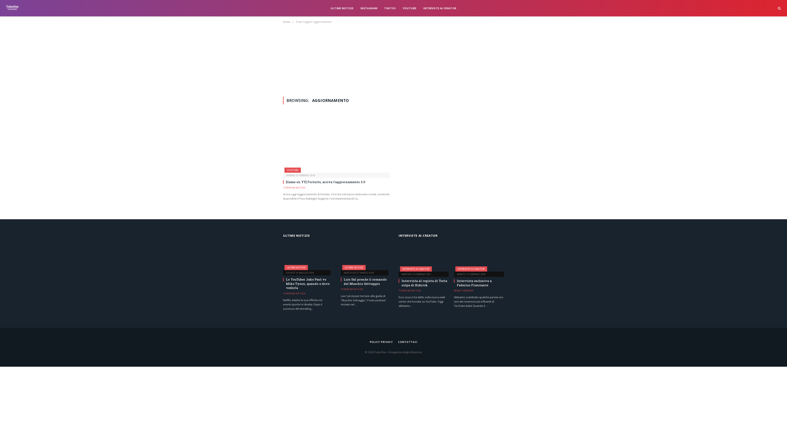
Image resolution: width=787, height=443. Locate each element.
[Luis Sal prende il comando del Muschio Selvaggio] (364, 256)
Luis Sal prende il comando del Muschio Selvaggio (365, 281)
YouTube (409, 8)
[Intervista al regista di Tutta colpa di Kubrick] (424, 257)
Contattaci (407, 342)
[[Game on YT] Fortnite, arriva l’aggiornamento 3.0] (336, 143)
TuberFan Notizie (294, 187)
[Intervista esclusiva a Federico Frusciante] (479, 257)
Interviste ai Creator (439, 8)
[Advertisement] (393, 59)
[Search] (779, 8)
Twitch (390, 8)
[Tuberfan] (12, 8)
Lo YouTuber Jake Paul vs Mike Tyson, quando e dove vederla (308, 283)
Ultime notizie (342, 8)
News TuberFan (463, 290)
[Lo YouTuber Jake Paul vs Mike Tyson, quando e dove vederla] (307, 256)
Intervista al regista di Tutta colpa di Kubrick (424, 283)
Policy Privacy (381, 342)
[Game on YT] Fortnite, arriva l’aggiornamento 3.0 (325, 182)
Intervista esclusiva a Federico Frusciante (474, 283)
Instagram (369, 8)
